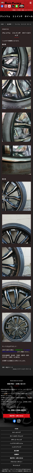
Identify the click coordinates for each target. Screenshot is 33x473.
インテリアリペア (16, 447)
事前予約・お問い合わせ (16, 416)
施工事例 (9, 24)
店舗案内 (16, 454)
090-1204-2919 (18, 410)
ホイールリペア (16, 432)
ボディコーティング (16, 439)
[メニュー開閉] (30, 3)
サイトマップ (16, 465)
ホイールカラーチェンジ (16, 436)
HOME (2, 24)
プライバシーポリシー (16, 462)
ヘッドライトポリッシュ (16, 443)
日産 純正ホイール (8, 367)
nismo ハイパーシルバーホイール (22, 369)
